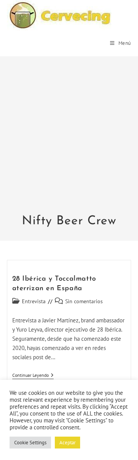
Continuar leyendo (33, 376)
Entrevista (34, 301)
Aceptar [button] (67, 442)
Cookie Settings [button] (30, 442)
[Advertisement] (69, 140)
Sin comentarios (84, 301)
